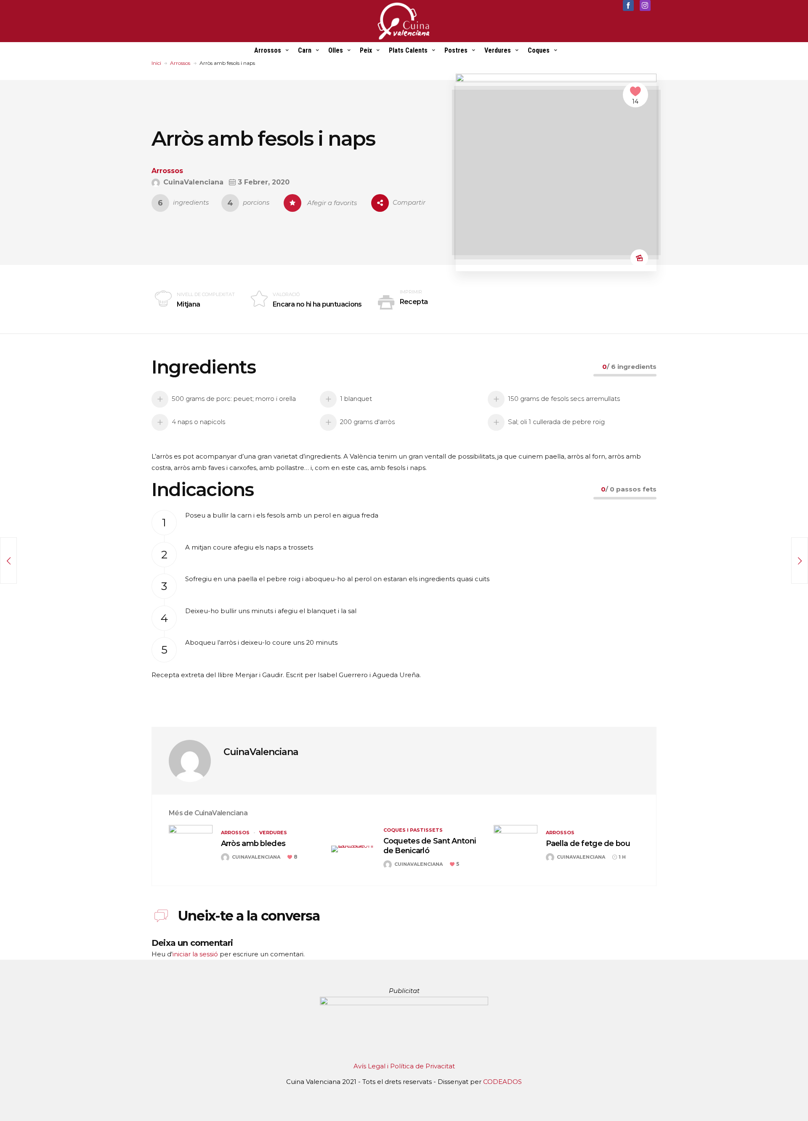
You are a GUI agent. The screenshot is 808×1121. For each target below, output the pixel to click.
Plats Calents (408, 50)
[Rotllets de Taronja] (8, 560)
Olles (335, 50)
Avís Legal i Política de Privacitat (404, 1066)
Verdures (497, 50)
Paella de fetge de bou (588, 843)
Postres (456, 50)
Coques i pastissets (413, 830)
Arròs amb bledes (253, 843)
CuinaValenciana (260, 752)
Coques (539, 50)
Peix (366, 50)
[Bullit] (799, 560)
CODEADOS (502, 1082)
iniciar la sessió (195, 954)
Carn (304, 50)
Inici (156, 63)
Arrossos (267, 50)
